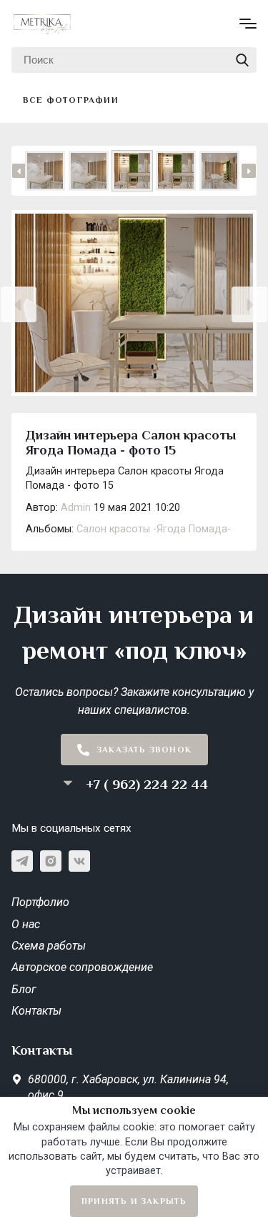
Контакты (36, 1010)
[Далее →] (134, 304)
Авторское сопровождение (82, 967)
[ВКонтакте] (79, 861)
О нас (25, 924)
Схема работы (48, 945)
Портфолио (40, 902)
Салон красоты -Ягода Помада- (153, 529)
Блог (23, 989)
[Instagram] (50, 861)
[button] (18, 304)
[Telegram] (22, 861)
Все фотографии (71, 100)
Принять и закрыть (134, 1201)
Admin (76, 508)
